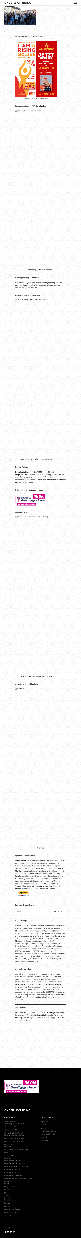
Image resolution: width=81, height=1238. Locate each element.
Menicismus (20, 961)
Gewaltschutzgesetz (23, 943)
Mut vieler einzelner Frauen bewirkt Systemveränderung (37, 956)
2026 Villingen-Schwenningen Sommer (46, 946)
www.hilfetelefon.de (39, 994)
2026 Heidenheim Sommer (25, 948)
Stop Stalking (23, 1020)
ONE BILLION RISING (17, 2)
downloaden (41, 285)
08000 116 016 (51, 992)
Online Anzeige (38, 943)
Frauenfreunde (32, 961)
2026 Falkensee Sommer (43, 951)
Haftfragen (59, 954)
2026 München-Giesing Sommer (50, 948)
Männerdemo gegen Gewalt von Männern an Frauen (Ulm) (38, 959)
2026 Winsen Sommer (24, 951)
